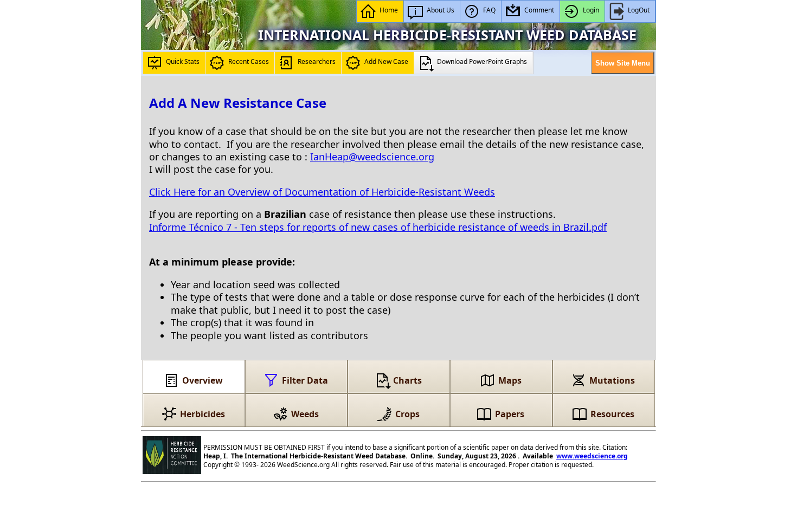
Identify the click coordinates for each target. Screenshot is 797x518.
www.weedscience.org (592, 456)
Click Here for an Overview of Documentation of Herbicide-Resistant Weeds (322, 191)
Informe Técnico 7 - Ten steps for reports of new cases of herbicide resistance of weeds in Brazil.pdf (378, 227)
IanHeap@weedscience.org (372, 156)
